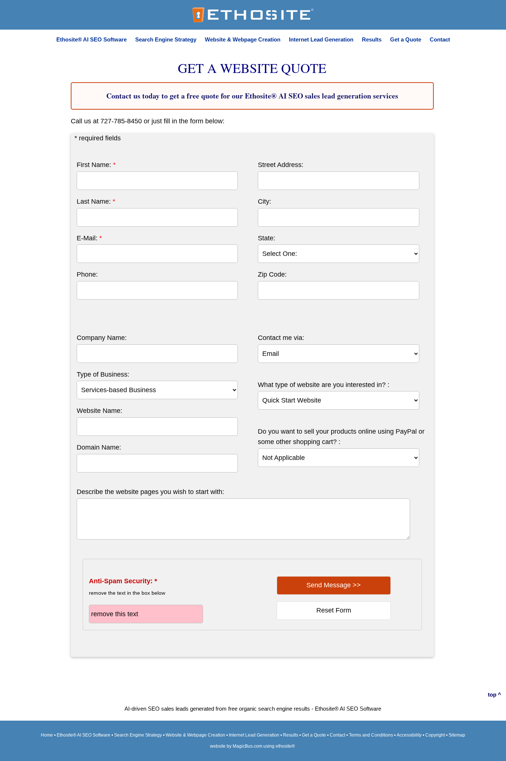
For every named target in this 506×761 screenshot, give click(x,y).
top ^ (494, 694)
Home (47, 735)
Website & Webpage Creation (242, 39)
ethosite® (285, 746)
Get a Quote (405, 39)
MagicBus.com (247, 746)
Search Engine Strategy (165, 39)
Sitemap (457, 735)
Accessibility (409, 735)
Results (372, 39)
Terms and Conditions (371, 735)
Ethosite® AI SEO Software (91, 39)
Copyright (435, 735)
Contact (440, 39)
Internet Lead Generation (321, 39)
